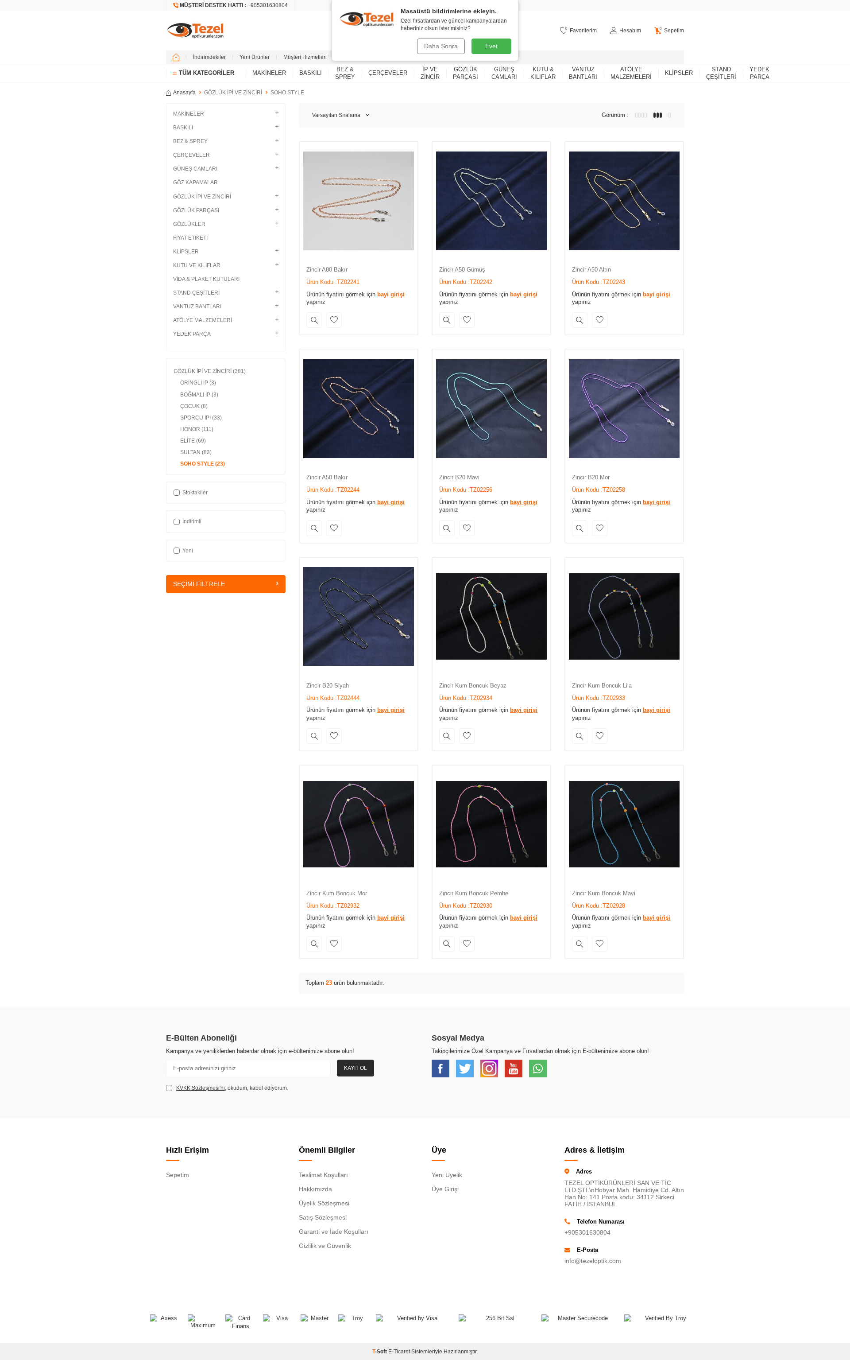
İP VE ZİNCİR (430, 73)
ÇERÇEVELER (387, 73)
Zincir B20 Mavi (459, 477)
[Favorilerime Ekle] (334, 320)
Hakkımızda (315, 1189)
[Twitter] (465, 1068)
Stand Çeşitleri (721, 73)
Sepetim (177, 1174)
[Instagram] (489, 1068)
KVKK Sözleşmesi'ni (200, 1088)
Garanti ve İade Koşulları (333, 1231)
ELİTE (193, 441)
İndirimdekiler (209, 57)
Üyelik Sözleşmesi (324, 1203)
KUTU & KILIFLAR (543, 73)
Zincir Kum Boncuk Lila (602, 685)
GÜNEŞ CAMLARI (504, 73)
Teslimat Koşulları (323, 1174)
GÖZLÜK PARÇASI (465, 73)
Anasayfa (184, 92)
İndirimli (191, 521)
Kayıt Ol (355, 1068)
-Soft (380, 1351)
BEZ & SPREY (345, 73)
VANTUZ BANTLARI (583, 73)
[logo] (195, 30)
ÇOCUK (194, 406)
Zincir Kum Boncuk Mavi (603, 893)
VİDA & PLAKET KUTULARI (206, 279)
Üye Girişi (445, 1189)
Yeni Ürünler (255, 57)
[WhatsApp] (538, 1068)
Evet (491, 46)
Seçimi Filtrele (199, 583)
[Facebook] (440, 1068)
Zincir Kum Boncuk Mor (336, 893)
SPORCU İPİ (201, 418)
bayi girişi (391, 294)
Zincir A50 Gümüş (462, 269)
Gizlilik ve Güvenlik (325, 1245)
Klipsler (679, 73)
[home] (176, 57)
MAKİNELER (269, 73)
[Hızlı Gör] (314, 320)
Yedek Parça (759, 73)
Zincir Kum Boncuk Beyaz (472, 685)
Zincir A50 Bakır (327, 477)
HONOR (196, 429)
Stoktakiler (195, 493)
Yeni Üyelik (447, 1174)
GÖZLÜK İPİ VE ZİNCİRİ (233, 92)
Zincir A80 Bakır (327, 269)
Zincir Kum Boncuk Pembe (473, 893)
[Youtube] (513, 1068)
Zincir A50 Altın (591, 269)
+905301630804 (587, 1232)
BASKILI (310, 73)
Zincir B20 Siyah (327, 685)
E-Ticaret (399, 1351)
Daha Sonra (441, 46)
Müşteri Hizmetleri (305, 57)
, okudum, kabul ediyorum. (232, 1088)
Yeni (187, 551)
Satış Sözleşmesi (323, 1217)
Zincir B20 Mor (591, 477)
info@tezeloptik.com (592, 1260)
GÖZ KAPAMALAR (195, 182)
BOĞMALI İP (199, 395)
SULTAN (196, 452)
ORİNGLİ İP (198, 383)
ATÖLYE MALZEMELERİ (631, 73)
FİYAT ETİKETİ (190, 238)
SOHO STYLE (202, 464)
